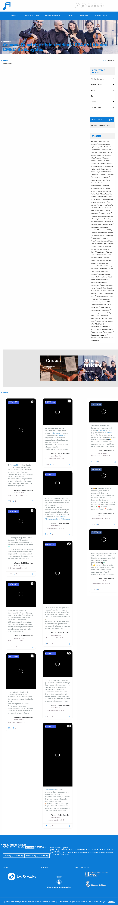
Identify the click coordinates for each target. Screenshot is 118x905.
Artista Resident (97, 79)
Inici (104, 60)
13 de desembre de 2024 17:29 (101, 456)
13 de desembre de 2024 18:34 (54, 459)
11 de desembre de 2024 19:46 (101, 518)
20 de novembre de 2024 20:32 (17, 722)
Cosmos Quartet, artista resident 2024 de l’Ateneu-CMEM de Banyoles (56, 47)
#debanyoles (55, 433)
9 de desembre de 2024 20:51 (54, 638)
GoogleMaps (30, 847)
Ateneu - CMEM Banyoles (23, 490)
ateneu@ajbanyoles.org (13, 855)
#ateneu (57, 519)
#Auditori (62, 435)
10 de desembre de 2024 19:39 (101, 584)
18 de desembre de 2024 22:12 (17, 495)
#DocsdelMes (14, 465)
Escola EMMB (96, 107)
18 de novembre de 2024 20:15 (54, 820)
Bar (92, 96)
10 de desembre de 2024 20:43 (17, 568)
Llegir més (111, 902)
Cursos (93, 102)
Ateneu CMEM (96, 85)
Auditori (94, 90)
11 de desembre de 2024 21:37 (54, 528)
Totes (10, 64)
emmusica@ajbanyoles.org (37, 855)
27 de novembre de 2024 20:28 (17, 641)
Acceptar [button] (103, 902)
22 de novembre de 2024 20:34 (54, 710)
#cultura (62, 517)
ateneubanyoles (19, 492)
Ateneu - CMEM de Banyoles (107, 451)
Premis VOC (111, 60)
